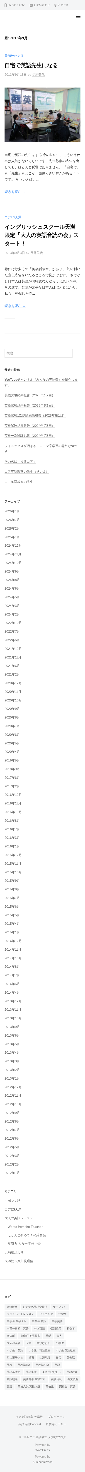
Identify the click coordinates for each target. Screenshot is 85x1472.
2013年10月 (13, 1018)
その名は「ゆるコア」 (20, 461)
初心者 (71, 1328)
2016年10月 (13, 812)
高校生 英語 (67, 1386)
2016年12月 (13, 794)
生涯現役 (44, 1357)
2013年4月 (12, 1052)
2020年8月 (12, 717)
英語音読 (56, 1379)
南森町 (11, 1335)
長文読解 (72, 1379)
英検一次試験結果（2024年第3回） (30, 435)
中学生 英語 (39, 1321)
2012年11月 (13, 1095)
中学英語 (57, 1321)
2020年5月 (12, 743)
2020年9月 (12, 709)
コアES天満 (13, 217)
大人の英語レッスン (19, 1218)
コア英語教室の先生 (19, 482)
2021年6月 (12, 666)
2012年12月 (13, 1087)
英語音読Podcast (29, 1424)
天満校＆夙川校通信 (19, 1261)
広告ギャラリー (56, 1424)
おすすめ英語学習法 (35, 1307)
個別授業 (55, 1328)
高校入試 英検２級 (29, 1386)
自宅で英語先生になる (31, 65)
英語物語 (12, 1379)
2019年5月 (12, 760)
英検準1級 (24, 1364)
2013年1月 (12, 1078)
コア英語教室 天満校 (29, 1417)
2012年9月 (12, 1113)
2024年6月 (12, 588)
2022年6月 (12, 640)
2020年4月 (12, 752)
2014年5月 (12, 984)
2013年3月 (12, 1061)
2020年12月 (13, 683)
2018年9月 (12, 769)
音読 (9, 1386)
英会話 (71, 1357)
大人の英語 (13, 1343)
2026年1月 (12, 511)
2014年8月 (12, 966)
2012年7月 (12, 1130)
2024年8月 (12, 580)
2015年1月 (12, 932)
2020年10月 (13, 700)
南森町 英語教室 (30, 1335)
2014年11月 (13, 949)
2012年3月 (12, 1156)
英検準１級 (42, 1364)
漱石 (31, 1357)
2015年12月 (13, 855)
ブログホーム (57, 1417)
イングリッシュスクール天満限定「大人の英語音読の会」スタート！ (42, 235)
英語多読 (31, 1372)
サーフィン (59, 1307)
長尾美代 (38, 74)
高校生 (50, 1386)
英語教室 (72, 1372)
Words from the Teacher (25, 1226)
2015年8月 (12, 889)
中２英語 (39, 1328)
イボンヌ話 (12, 1201)
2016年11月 (13, 803)
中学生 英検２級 (17, 1321)
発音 (58, 1357)
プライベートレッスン (20, 1314)
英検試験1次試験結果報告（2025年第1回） (35, 415)
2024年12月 (13, 545)
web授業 (12, 1307)
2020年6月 (12, 734)
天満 (28, 1343)
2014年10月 (13, 958)
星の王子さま (15, 1357)
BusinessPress (43, 1462)
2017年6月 (12, 777)
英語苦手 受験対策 (34, 1379)
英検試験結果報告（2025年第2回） (30, 395)
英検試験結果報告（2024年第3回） (30, 425)
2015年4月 (12, 923)
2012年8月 (12, 1121)
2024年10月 (13, 563)
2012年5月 (12, 1147)
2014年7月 (12, 975)
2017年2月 (12, 786)
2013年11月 (13, 1009)
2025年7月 (12, 520)
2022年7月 (12, 631)
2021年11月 (13, 657)
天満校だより (14, 56)
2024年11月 (13, 554)
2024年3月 (12, 606)
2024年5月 (12, 597)
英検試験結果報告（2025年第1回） (30, 405)
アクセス (63, 5)
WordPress (42, 1450)
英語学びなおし (51, 1372)
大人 (59, 1335)
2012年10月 (13, 1104)
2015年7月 (12, 898)
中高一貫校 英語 (18, 1328)
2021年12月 (13, 649)
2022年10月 (13, 623)
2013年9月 (12, 1027)
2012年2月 (12, 1164)
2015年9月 (12, 880)
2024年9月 (12, 571)
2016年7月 (12, 829)
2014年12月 (13, 941)
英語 (57, 1364)
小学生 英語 (15, 1350)
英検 (9, 1364)
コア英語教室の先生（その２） (27, 471)
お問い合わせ (42, 5)
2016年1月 (12, 846)
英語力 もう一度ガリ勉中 (26, 1244)
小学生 (60, 1343)
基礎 (48, 1335)
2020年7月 (12, 726)
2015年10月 (13, 872)
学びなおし (43, 1343)
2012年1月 (12, 1173)
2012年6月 (12, 1138)
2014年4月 (12, 992)
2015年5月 (12, 915)
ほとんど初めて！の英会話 (27, 1235)
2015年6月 (12, 906)
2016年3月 (12, 837)
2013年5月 (12, 1044)
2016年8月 (12, 820)
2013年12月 (13, 1001)
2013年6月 (12, 1035)
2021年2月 (12, 674)
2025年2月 (12, 528)
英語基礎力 (13, 1372)
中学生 (62, 1314)
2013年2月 (12, 1070)
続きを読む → (15, 191)
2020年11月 (13, 691)
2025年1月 (12, 537)
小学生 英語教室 (39, 1350)
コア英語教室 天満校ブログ (48, 1437)
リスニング (46, 1314)
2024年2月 (12, 614)
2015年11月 (13, 863)
